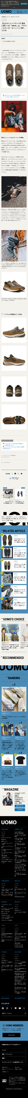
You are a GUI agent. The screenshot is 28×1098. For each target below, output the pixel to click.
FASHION (3, 737)
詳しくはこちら (24, 3)
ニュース (5, 19)
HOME (2, 517)
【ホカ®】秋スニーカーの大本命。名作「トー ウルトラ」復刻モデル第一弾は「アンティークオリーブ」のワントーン (20, 540)
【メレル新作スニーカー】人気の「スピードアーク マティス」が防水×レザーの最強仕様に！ (20, 604)
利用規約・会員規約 (18, 1069)
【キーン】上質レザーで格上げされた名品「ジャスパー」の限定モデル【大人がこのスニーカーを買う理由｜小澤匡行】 (20, 554)
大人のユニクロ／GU (20, 739)
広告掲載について (5, 1071)
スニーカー (4, 34)
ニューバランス (10, 34)
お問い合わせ (17, 1067)
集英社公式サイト (5, 1067)
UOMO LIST (4, 642)
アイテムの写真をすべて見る (9, 41)
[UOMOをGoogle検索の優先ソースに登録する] (14, 478)
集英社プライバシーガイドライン (7, 1069)
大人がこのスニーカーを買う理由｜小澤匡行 (19, 550)
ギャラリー (5, 714)
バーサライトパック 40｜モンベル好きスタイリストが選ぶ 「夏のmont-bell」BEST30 (10, 646)
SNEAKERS (8, 517)
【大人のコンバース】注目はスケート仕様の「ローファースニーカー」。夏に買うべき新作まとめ (20, 566)
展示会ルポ (5, 739)
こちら (14, 1084)
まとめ (16, 562)
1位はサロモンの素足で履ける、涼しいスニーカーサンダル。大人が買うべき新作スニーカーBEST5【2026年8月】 (20, 578)
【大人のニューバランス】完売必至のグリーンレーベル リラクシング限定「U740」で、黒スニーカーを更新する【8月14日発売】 (20, 591)
